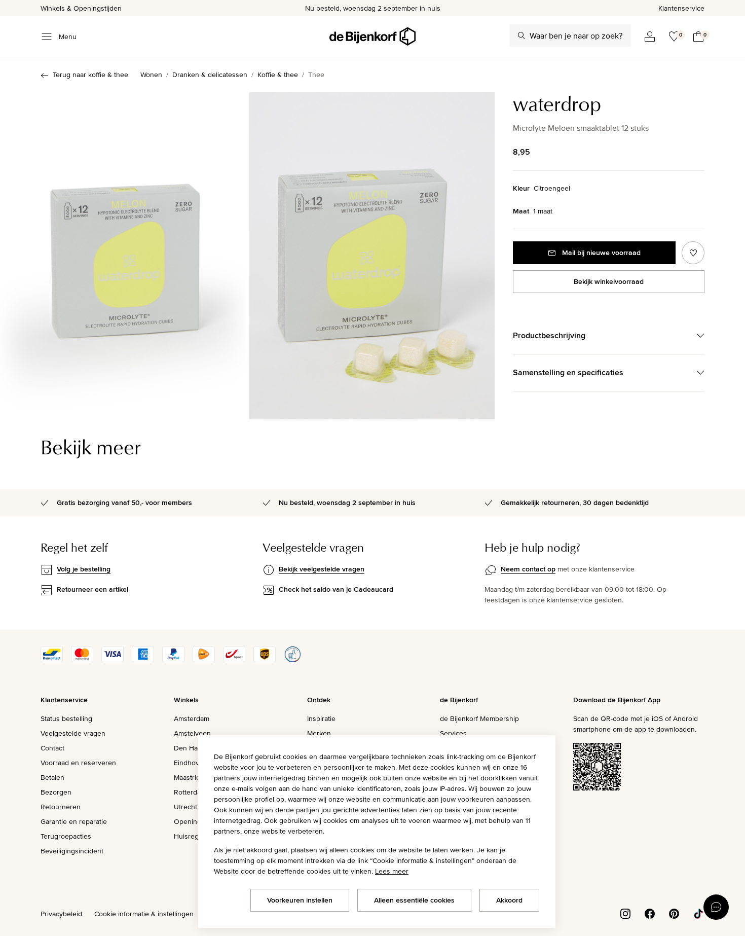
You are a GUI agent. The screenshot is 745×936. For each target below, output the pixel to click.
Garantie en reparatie (74, 821)
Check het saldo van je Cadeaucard (336, 589)
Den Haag (189, 748)
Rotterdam (190, 792)
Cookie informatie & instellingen (144, 914)
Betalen (52, 777)
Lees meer (391, 871)
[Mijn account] (650, 36)
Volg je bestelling (83, 569)
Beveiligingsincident (72, 851)
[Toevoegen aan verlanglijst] (693, 252)
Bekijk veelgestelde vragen (321, 569)
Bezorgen (56, 792)
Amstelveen (192, 733)
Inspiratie (321, 718)
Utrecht (185, 807)
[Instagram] (625, 913)
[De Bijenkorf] (372, 36)
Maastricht (190, 777)
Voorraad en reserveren (78, 763)
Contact (52, 748)
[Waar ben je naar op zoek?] (521, 35)
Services (453, 733)
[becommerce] (292, 660)
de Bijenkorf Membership (479, 718)
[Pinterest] (674, 913)
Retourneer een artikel (92, 589)
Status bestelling (66, 718)
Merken (319, 733)
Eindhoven (190, 763)
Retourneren (61, 807)
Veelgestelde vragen (73, 733)
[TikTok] (698, 913)
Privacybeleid (61, 914)
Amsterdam (191, 718)
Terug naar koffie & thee (90, 74)
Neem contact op (528, 569)
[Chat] (716, 907)
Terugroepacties (66, 836)
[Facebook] (650, 913)
